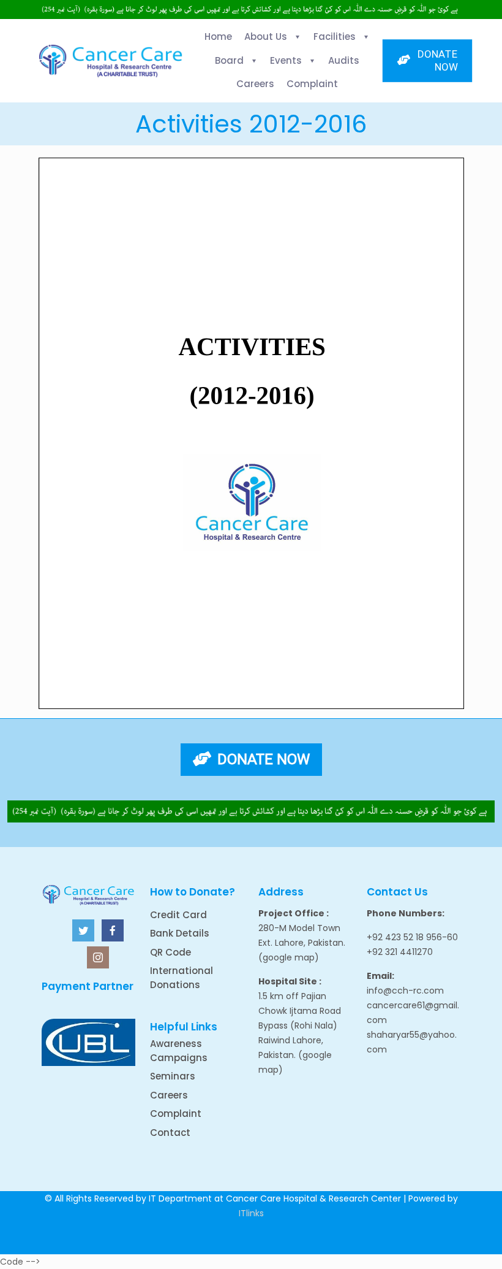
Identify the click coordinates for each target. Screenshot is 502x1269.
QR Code (170, 952)
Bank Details (179, 933)
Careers (169, 1095)
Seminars (172, 1076)
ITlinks (251, 1213)
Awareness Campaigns (179, 1050)
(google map (286, 957)
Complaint (175, 1113)
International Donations (181, 977)
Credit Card (178, 914)
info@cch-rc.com (405, 990)
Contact (170, 1132)
